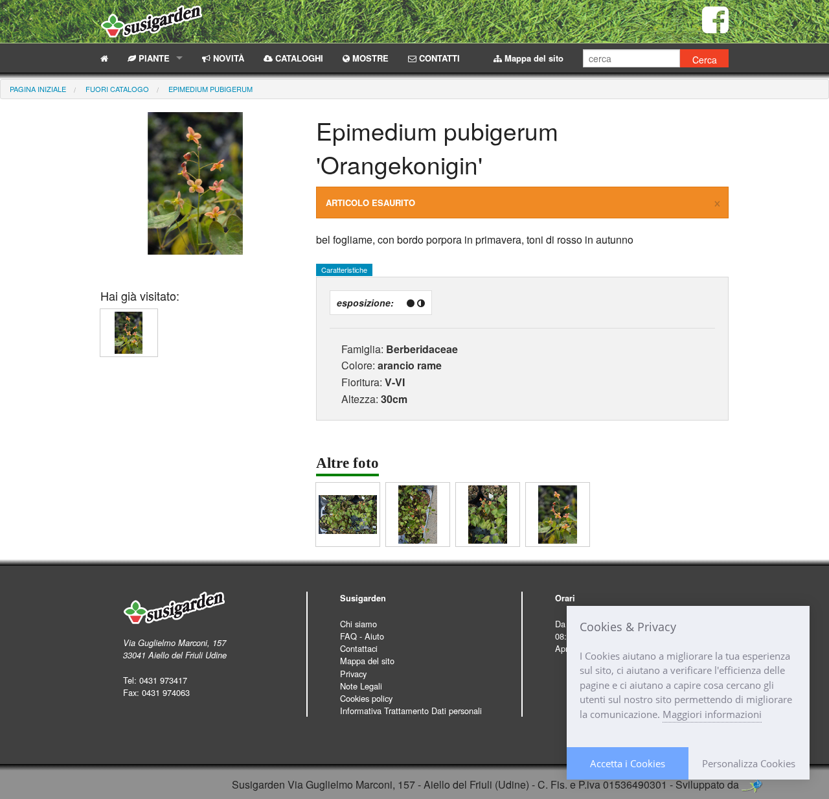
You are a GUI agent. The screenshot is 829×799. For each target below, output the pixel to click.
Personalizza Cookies (748, 763)
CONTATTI (438, 58)
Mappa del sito (532, 58)
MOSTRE (369, 58)
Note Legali (361, 686)
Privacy (353, 673)
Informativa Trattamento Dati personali (411, 710)
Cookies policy (366, 698)
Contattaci (359, 648)
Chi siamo (358, 624)
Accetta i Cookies (627, 763)
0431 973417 (163, 680)
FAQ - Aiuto (362, 636)
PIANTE (153, 58)
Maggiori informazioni (712, 714)
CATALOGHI (298, 58)
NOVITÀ (227, 58)
